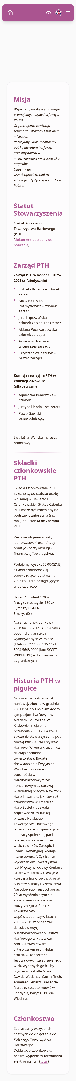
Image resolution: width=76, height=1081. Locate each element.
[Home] (10, 12)
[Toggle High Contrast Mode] (48, 12)
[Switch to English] (58, 12)
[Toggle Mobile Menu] (68, 12)
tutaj (44, 1061)
